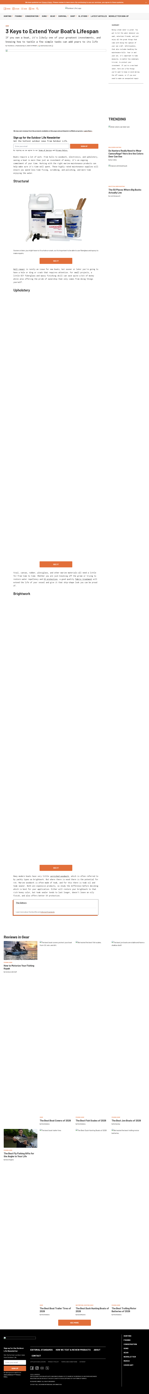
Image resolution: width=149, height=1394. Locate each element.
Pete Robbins (45, 1124)
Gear (52, 16)
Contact (36, 1355)
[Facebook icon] (32, 1368)
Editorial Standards (48, 912)
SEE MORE (74, 1323)
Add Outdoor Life (46, 46)
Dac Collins (113, 160)
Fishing (18, 16)
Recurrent (38, 1382)
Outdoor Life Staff (11, 972)
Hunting (7, 16)
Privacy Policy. (62, 150)
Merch (127, 1361)
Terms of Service (45, 150)
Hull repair (19, 269)
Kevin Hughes (9, 1160)
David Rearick (81, 1315)
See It (56, 261)
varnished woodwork (59, 876)
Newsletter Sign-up (119, 16)
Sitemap (82, 1362)
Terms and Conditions (69, 1362)
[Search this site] (37, 9)
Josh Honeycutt (115, 196)
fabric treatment (83, 579)
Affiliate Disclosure (38, 1362)
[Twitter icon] (47, 1368)
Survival (62, 16)
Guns (44, 16)
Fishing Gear (8, 962)
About (97, 1349)
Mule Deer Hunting (114, 147)
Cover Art (128, 1365)
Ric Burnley (116, 1124)
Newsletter (130, 1357)
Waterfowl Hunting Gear (84, 1305)
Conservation (31, 16)
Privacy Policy (47, 2)
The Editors (11, 46)
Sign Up (84, 146)
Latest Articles (99, 16)
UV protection (50, 579)
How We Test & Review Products (73, 1349)
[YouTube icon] (42, 1368)
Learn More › (88, 131)
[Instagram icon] (37, 1368)
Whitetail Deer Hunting (116, 186)
